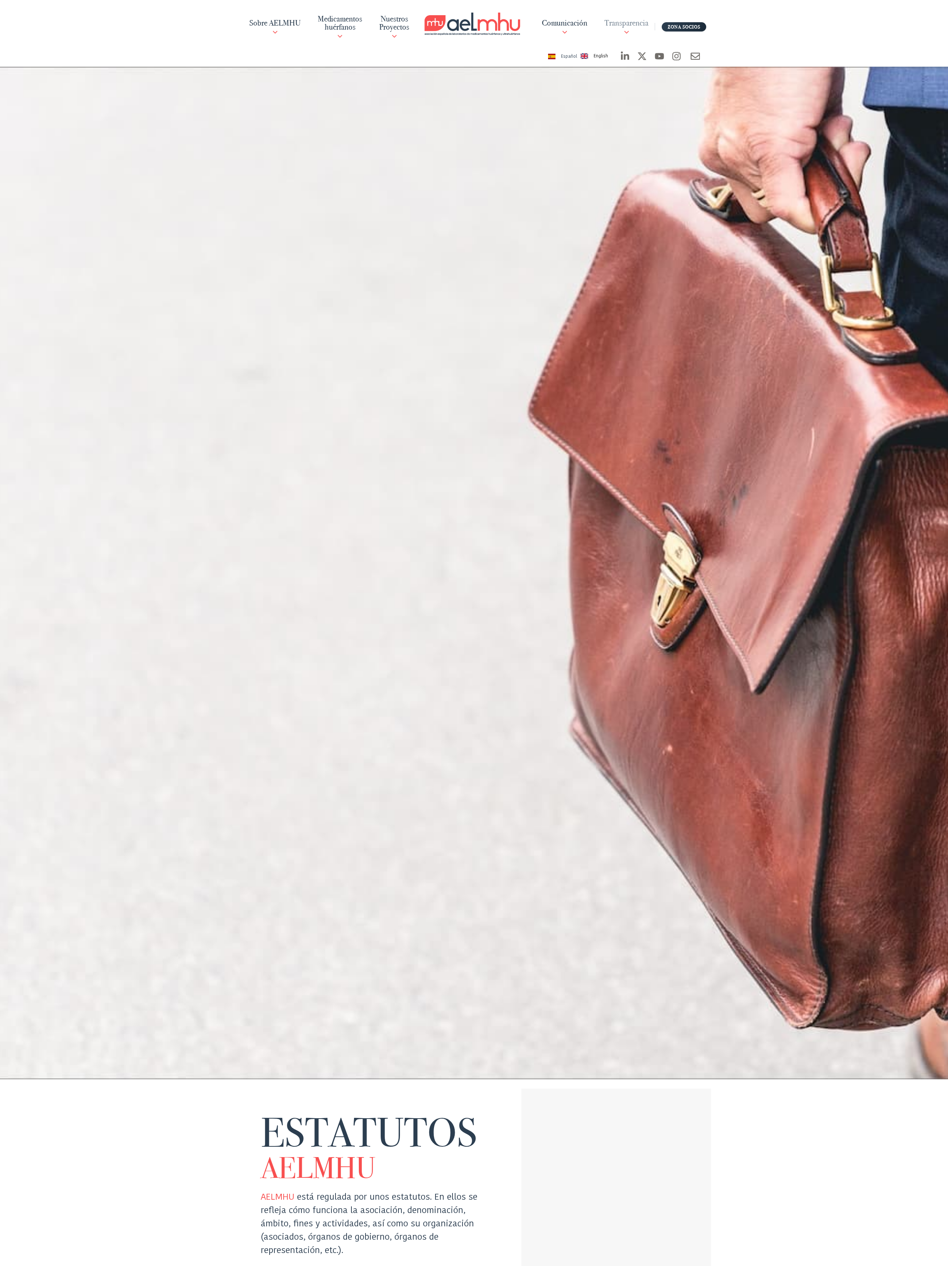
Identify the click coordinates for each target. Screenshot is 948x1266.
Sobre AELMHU (275, 23)
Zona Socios (684, 27)
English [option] (601, 56)
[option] (594, 56)
